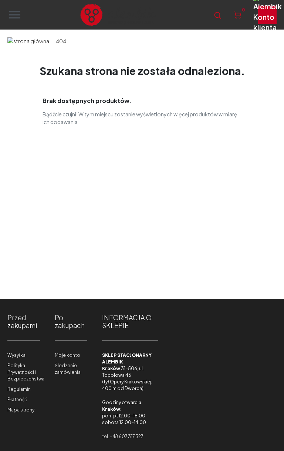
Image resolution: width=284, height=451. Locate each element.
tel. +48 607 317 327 (122, 436)
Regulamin (19, 389)
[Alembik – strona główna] (118, 15)
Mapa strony (20, 410)
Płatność (17, 399)
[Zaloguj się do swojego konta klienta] (267, 15)
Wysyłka (16, 355)
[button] (217, 15)
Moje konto (67, 355)
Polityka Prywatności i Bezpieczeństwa (25, 372)
